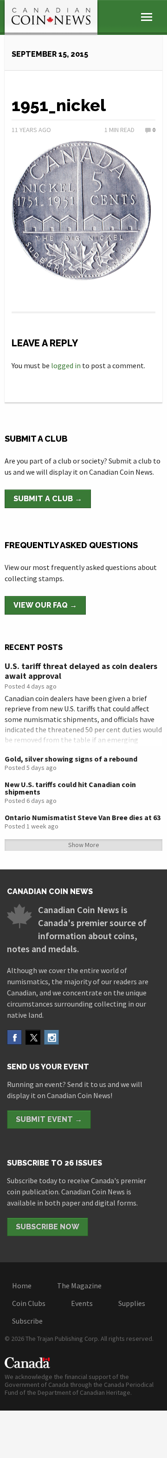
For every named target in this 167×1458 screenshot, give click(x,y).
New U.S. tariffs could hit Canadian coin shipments (70, 788)
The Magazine (79, 1285)
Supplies (131, 1303)
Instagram (51, 1037)
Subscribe (27, 1320)
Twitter (33, 1037)
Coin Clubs (28, 1303)
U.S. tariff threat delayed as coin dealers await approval (81, 671)
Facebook (14, 1037)
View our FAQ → (45, 605)
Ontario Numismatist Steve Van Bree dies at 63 (83, 817)
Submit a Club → (47, 498)
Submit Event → (49, 1119)
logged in (66, 365)
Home (22, 1285)
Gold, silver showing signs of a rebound (71, 758)
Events (82, 1303)
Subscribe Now (47, 1226)
